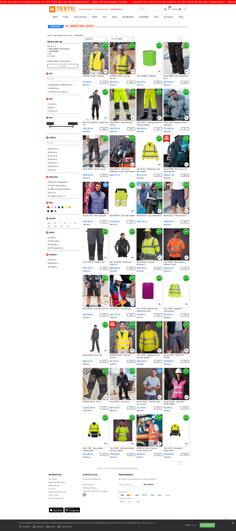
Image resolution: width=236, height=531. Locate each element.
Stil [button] (50, 73)
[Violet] (55, 207)
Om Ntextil (53, 479)
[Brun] (48, 211)
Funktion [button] (53, 255)
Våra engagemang (56, 498)
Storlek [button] (52, 218)
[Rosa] (52, 207)
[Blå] (59, 207)
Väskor (94, 17)
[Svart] (52, 211)
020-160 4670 (88, 485)
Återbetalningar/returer (57, 492)
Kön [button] (51, 99)
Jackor (114, 17)
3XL (49, 226)
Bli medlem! (149, 484)
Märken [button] (52, 138)
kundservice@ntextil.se (92, 479)
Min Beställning (101, 9)
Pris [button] (51, 118)
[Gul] (66, 207)
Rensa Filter (63, 66)
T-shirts (65, 17)
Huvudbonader (128, 17)
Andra (181, 17)
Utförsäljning (116, 9)
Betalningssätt (54, 485)
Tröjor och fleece (80, 17)
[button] (165, 9)
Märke (55, 17)
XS (55, 223)
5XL (61, 226)
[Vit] (73, 207)
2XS (49, 223)
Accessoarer (168, 17)
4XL (55, 226)
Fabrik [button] (51, 232)
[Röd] (48, 207)
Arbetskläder (144, 17)
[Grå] (55, 211)
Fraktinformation (86, 9)
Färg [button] (51, 203)
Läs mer (152, 523)
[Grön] (62, 207)
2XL (75, 223)
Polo (105, 17)
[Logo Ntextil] (62, 9)
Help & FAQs (54, 495)
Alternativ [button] (53, 177)
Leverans (52, 489)
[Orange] (69, 207)
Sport (156, 17)
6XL (68, 226)
